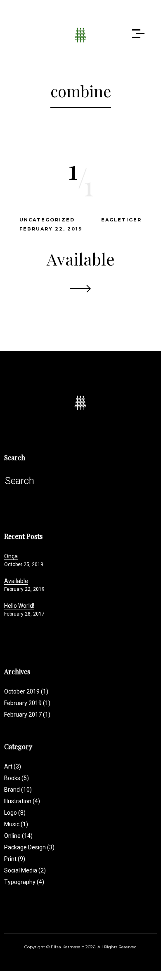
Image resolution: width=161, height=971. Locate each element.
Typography (24, 882)
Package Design (29, 847)
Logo (15, 812)
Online (18, 835)
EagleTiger (121, 220)
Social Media (25, 870)
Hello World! (19, 605)
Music (16, 824)
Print (14, 859)
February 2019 (23, 703)
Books (16, 778)
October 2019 (22, 691)
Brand (18, 789)
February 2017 (23, 714)
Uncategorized (47, 220)
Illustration (22, 801)
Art (12, 766)
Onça (11, 556)
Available (81, 259)
